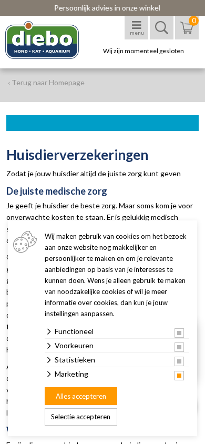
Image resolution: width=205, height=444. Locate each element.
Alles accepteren (81, 396)
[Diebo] (51, 40)
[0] (187, 32)
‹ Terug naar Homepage (46, 82)
